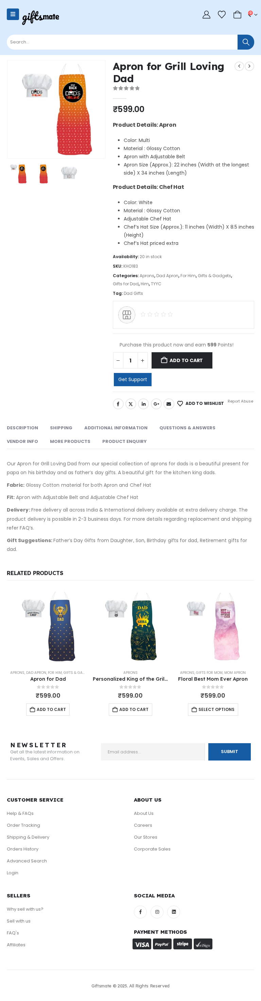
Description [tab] (22, 428)
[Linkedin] (173, 912)
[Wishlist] (222, 15)
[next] (249, 66)
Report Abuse (240, 401)
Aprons (147, 276)
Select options (216, 709)
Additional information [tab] (115, 428)
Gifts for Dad (126, 284)
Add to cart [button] (51, 709)
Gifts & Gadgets (214, 276)
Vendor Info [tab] (22, 441)
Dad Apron (167, 276)
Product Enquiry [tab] (124, 441)
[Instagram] (157, 912)
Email (168, 403)
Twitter (130, 403)
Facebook (118, 403)
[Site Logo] (40, 17)
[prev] (239, 66)
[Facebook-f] (140, 912)
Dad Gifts (133, 293)
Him (145, 284)
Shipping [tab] (61, 428)
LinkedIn (143, 403)
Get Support (132, 379)
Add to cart (186, 360)
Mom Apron (235, 672)
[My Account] (206, 15)
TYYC (156, 284)
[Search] (246, 42)
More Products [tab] (70, 441)
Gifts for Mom (209, 672)
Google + (156, 403)
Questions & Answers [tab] (187, 428)
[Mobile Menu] (13, 14)
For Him (188, 276)
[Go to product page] (48, 626)
